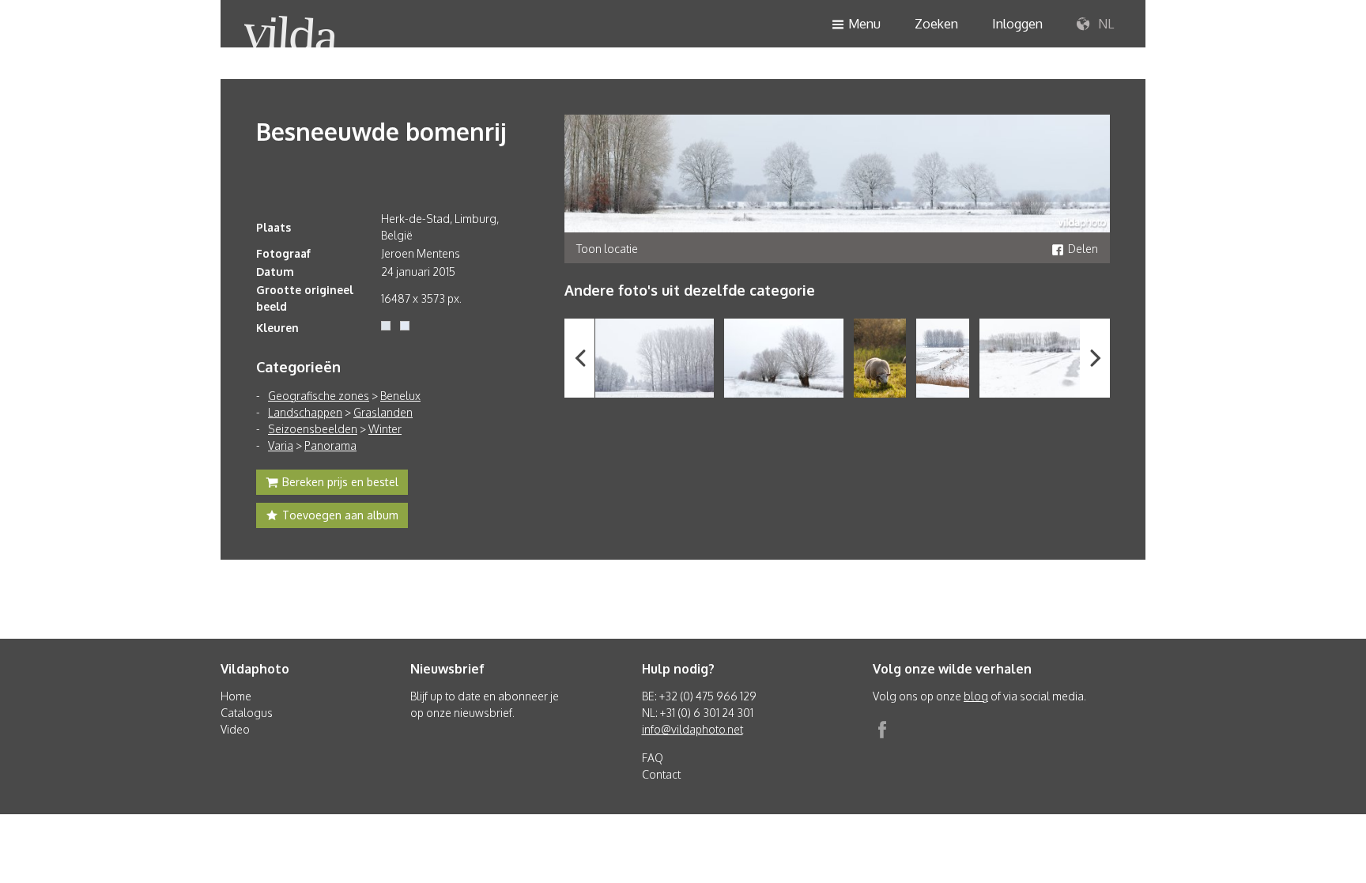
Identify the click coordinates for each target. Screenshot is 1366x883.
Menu (864, 24)
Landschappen (305, 412)
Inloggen (1017, 24)
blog (976, 696)
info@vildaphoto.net (692, 729)
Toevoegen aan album (340, 515)
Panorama (330, 445)
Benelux (400, 395)
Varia (280, 445)
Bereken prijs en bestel (340, 482)
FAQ (652, 757)
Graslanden (383, 412)
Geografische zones (318, 395)
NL (1104, 24)
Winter (385, 429)
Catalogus (247, 712)
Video (235, 729)
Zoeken (936, 24)
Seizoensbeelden (312, 429)
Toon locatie (607, 248)
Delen (1083, 248)
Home (236, 696)
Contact (661, 774)
